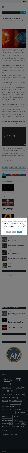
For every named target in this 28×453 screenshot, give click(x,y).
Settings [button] (8, 231)
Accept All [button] (19, 231)
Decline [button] (13, 231)
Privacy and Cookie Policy (18, 223)
